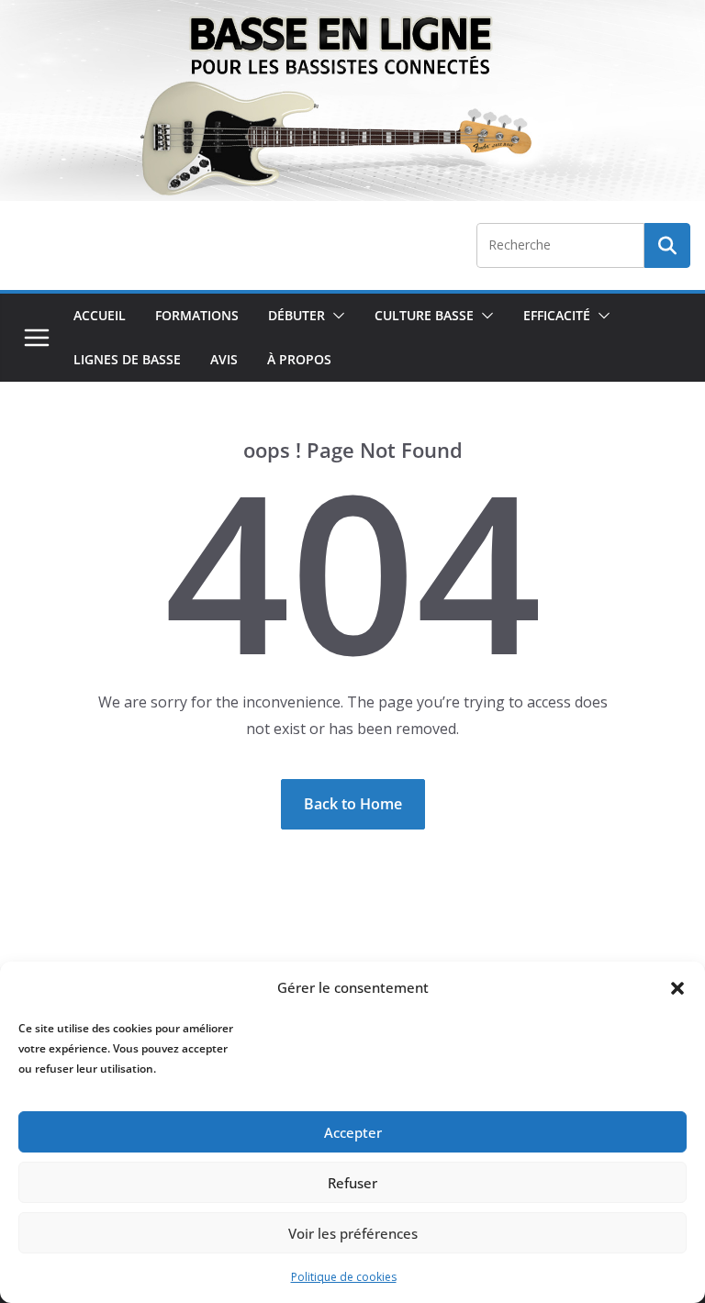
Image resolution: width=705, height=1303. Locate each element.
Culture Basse (424, 315)
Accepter (353, 1132)
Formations (197, 315)
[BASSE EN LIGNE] (352, 13)
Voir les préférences (353, 1233)
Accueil (99, 315)
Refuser (352, 1183)
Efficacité (556, 315)
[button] (677, 988)
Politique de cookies (344, 1277)
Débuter (296, 315)
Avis (224, 359)
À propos (299, 359)
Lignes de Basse (127, 359)
